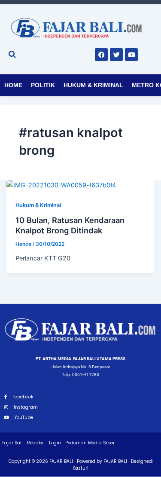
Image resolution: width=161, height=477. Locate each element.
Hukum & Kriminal (93, 85)
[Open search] (12, 54)
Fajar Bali (12, 443)
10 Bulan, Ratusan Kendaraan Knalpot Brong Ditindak (70, 225)
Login (55, 443)
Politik (43, 85)
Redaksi (36, 443)
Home (13, 85)
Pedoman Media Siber (90, 443)
